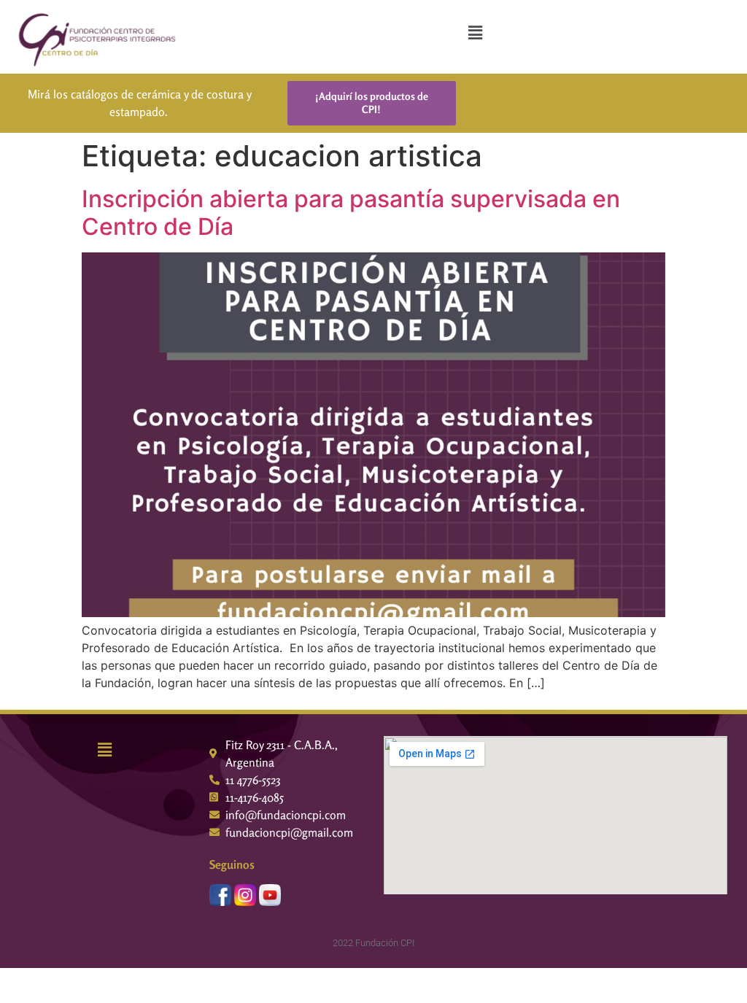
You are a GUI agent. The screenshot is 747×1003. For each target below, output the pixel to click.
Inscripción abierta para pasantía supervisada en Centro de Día (351, 213)
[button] (474, 32)
